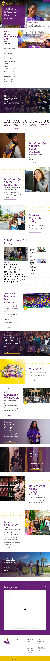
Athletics (31, 1)
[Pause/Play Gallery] (8, 84)
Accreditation (19, 643)
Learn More (35, 162)
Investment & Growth (18, 16)
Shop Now (10, 441)
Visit (35, 1)
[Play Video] (25, 308)
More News (42, 243)
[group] (10, 61)
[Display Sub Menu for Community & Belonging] (44, 22)
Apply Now (35, 165)
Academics (16, 7)
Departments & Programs (18, 19)
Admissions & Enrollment (18, 13)
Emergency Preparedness (21, 647)
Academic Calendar (30, 650)
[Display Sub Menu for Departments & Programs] (44, 19)
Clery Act (28, 641)
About (15, 4)
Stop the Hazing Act (20, 650)
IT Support (28, 646)
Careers (18, 645)
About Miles (10, 547)
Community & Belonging (18, 22)
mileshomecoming (25, 628)
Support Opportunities (8, 81)
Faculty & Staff (40, 643)
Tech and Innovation (35, 508)
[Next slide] (11, 84)
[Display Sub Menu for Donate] (44, 10)
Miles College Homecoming (16, 628)
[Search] (49, 1)
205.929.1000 (39, 650)
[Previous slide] (5, 84)
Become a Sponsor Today (8, 79)
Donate (15, 10)
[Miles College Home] (6, 3)
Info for (38, 1)
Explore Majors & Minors (36, 468)
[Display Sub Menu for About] (44, 4)
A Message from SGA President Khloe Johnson (32, 252)
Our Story (35, 380)
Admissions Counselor (41, 641)
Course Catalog (29, 652)
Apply (45, 1)
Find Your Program (7, 565)
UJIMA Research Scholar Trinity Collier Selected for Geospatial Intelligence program (33, 266)
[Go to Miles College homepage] (7, 640)
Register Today (35, 233)
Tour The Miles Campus (8, 567)
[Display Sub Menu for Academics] (44, 7)
